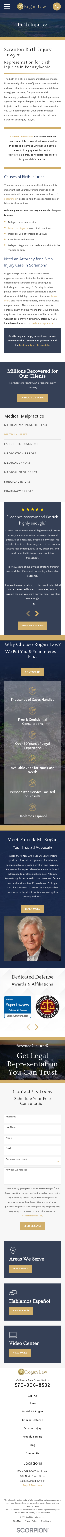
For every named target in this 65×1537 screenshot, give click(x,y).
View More (20, 1352)
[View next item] (37, 614)
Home (32, 1403)
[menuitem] (32, 425)
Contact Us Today (32, 397)
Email (8, 1148)
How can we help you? (17, 1170)
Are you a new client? (16, 1159)
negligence (10, 198)
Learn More (32, 908)
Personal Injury (33, 1428)
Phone (9, 1138)
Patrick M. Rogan (32, 1411)
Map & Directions (32, 1485)
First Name (11, 1116)
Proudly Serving (32, 1436)
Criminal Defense (32, 1420)
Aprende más (21, 1310)
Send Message (32, 1226)
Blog (32, 1445)
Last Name (11, 1127)
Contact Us (32, 672)
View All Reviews (33, 625)
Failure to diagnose (18, 228)
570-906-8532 (32, 1385)
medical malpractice (42, 323)
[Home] (31, 6)
